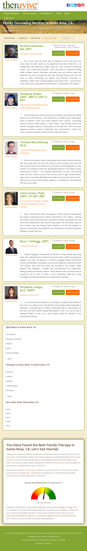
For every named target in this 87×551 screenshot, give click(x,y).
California (23, 38)
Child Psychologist (12, 353)
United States (9, 38)
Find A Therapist (11, 13)
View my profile (72, 53)
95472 (8, 413)
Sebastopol (10, 390)
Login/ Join (8, 18)
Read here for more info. (43, 543)
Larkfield (9, 376)
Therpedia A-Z (46, 13)
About (66, 13)
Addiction (9, 344)
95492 (8, 421)
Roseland (9, 381)
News (59, 13)
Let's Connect (58, 53)
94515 (8, 426)
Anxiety (8, 348)
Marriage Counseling (13, 339)
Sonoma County (30, 470)
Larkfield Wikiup (11, 386)
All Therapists (11, 334)
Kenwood (9, 372)
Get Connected (29, 13)
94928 (8, 409)
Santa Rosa (35, 38)
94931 (8, 417)
